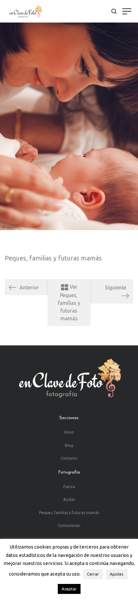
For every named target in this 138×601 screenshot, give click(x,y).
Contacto (69, 458)
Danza (69, 486)
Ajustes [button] (117, 574)
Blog (69, 445)
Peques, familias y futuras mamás (53, 258)
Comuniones (69, 525)
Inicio (69, 432)
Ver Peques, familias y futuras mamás (69, 302)
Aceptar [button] (69, 589)
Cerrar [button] (93, 574)
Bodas (69, 499)
